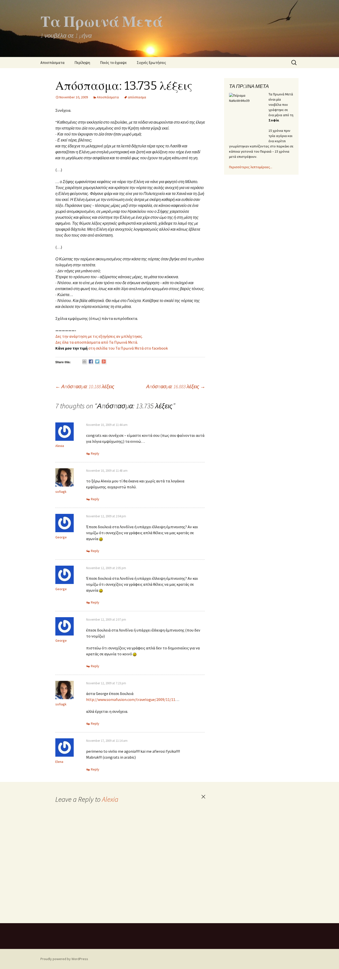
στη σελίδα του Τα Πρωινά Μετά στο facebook (128, 348)
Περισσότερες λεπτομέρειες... (250, 167)
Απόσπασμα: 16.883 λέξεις (175, 386)
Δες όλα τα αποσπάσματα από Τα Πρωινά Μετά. (96, 342)
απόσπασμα (137, 97)
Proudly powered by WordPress (64, 959)
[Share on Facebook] (91, 361)
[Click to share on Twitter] (97, 361)
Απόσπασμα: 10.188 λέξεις (84, 386)
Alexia (110, 799)
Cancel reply (203, 797)
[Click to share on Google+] (104, 361)
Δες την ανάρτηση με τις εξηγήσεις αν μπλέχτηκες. (99, 336)
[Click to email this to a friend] (84, 361)
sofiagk (61, 491)
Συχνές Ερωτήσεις (151, 62)
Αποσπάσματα (52, 62)
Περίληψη (82, 62)
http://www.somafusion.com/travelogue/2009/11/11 (130, 699)
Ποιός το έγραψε (113, 62)
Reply (95, 453)
